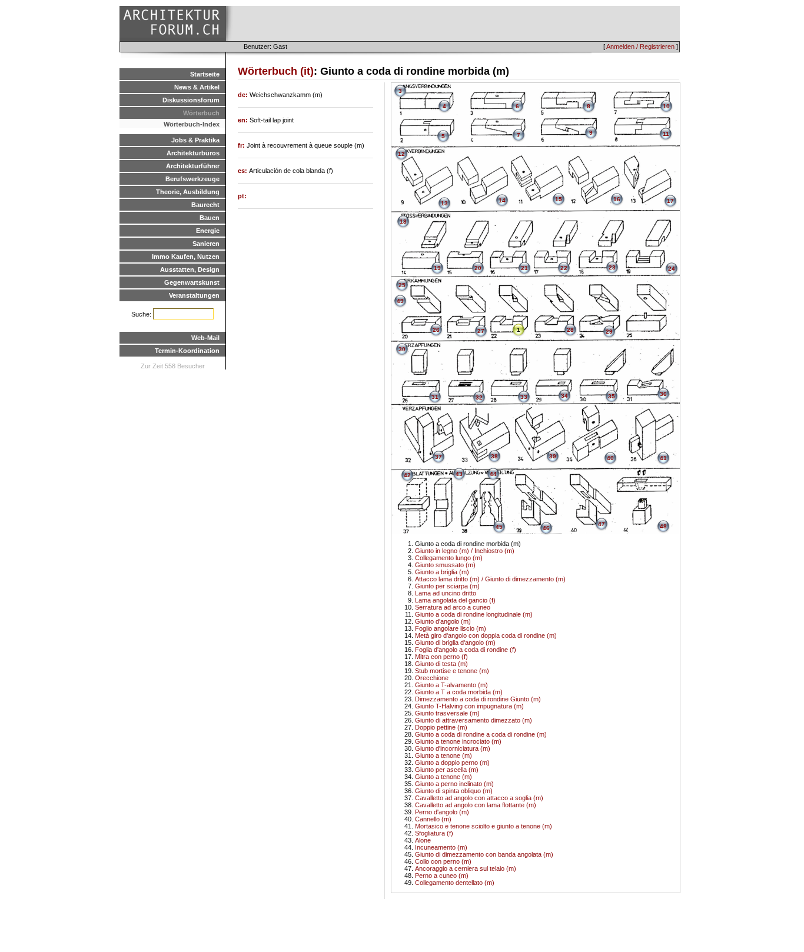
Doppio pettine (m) (441, 727)
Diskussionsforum (191, 100)
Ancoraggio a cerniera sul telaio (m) (465, 868)
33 (523, 397)
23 (612, 267)
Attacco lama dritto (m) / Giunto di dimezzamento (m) (490, 578)
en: (244, 120)
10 (666, 106)
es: (243, 170)
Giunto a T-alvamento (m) (451, 684)
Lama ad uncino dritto (445, 593)
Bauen (210, 217)
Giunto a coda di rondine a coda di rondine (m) (481, 734)
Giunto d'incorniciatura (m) (452, 748)
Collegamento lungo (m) (449, 557)
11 (666, 134)
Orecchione (431, 677)
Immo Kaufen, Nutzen (186, 256)
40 (610, 458)
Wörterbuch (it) (276, 71)
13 (444, 203)
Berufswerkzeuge (192, 178)
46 (546, 528)
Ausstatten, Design (190, 269)
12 (401, 154)
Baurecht (205, 204)
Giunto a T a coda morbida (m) (459, 691)
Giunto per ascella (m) (447, 769)
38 (494, 456)
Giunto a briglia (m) (442, 571)
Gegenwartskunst (192, 282)
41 (663, 458)
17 (670, 201)
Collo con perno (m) (443, 861)
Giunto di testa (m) (441, 663)
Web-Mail (205, 337)
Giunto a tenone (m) (443, 755)
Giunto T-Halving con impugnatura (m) (469, 706)
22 (563, 268)
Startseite (205, 74)
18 (403, 221)
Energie (208, 230)
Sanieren (206, 243)
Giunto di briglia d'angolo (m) (455, 642)
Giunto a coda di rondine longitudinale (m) (474, 614)
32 (479, 397)
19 (437, 268)
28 (570, 330)
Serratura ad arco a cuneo (452, 607)
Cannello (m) (433, 819)
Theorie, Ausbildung (188, 191)
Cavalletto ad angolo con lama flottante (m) (475, 804)
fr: (242, 145)
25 (402, 285)
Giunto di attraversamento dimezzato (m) (473, 720)
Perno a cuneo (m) (442, 875)
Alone (423, 840)
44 (493, 474)
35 (611, 396)
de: (244, 94)
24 (671, 268)
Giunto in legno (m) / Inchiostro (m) (464, 550)
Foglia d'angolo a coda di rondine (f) (465, 649)
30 (402, 349)
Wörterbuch (201, 112)
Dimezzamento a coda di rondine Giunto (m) (478, 699)
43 (459, 474)
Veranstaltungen (194, 295)
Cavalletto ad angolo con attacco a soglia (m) (479, 797)
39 (552, 456)
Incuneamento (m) (441, 847)
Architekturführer (193, 165)
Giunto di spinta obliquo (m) (454, 790)
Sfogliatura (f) (434, 833)
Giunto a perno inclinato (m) (454, 783)
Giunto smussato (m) (445, 564)
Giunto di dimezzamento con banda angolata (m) (484, 854)
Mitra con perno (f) (441, 656)
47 (601, 524)
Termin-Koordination (187, 350)
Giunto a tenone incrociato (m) (458, 741)
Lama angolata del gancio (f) (455, 600)
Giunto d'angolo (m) (443, 621)
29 (609, 331)
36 (663, 394)
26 (436, 330)
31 (434, 397)
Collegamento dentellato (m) (454, 882)
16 (616, 199)
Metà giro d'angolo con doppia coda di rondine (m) (486, 635)
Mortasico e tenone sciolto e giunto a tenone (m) (483, 826)
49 (400, 301)
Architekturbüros (193, 153)
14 (502, 200)
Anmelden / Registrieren (640, 46)
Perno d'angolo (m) (442, 811)
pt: (242, 195)
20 (477, 268)
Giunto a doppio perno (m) (452, 762)
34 (564, 395)
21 (524, 268)
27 (480, 331)
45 (499, 527)
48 (663, 526)
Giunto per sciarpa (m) (447, 586)
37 (438, 457)
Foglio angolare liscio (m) (450, 628)
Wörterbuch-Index (192, 124)
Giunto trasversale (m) (447, 713)
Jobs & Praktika (195, 140)
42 (407, 475)
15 (558, 199)
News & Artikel (197, 87)
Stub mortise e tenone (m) (452, 670)
